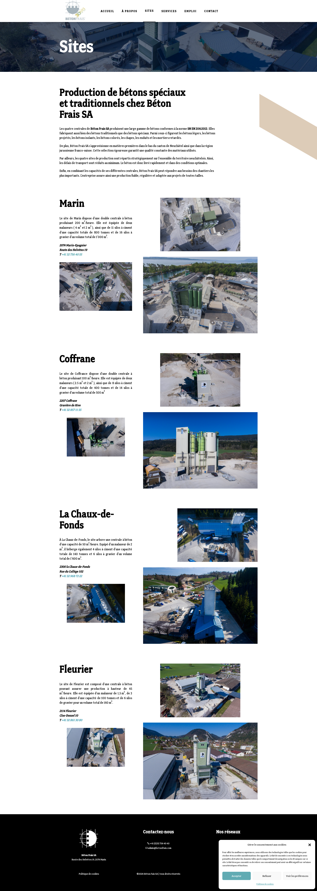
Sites (149, 10)
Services (169, 11)
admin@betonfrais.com (159, 848)
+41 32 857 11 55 (71, 410)
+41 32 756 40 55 (71, 254)
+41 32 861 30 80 (71, 720)
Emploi (190, 11)
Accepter (236, 876)
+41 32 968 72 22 (71, 576)
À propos (129, 11)
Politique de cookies (265, 884)
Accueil (107, 11)
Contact (211, 11)
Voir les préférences (297, 876)
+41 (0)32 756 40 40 (160, 843)
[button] (309, 845)
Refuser (267, 876)
